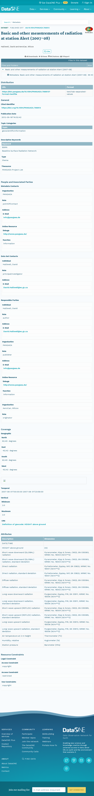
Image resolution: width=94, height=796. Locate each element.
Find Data (30, 759)
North (4, 437)
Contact (5, 771)
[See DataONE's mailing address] (66, 769)
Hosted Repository (7, 745)
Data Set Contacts (9, 256)
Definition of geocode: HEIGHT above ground (24, 524)
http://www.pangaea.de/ (15, 234)
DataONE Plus (8, 740)
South (4, 457)
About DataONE (9, 763)
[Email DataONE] (81, 760)
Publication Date (8, 114)
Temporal (5, 488)
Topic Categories (8, 123)
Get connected (77, 790)
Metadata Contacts (10, 186)
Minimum (6, 502)
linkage (6, 230)
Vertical (4, 498)
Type (4, 157)
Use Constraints (9, 682)
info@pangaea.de (11, 217)
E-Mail (6, 214)
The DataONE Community (28, 746)
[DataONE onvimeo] (74, 760)
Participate (27, 734)
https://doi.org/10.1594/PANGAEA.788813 (21, 108)
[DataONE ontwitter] (66, 760)
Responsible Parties (10, 300)
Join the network (30, 741)
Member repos (29, 738)
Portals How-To (49, 745)
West (4, 466)
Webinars (46, 741)
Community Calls (30, 751)
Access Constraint (10, 663)
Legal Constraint (8, 659)
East (4, 447)
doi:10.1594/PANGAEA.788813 (37, 28)
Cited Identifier (8, 104)
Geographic (6, 433)
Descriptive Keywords (11, 140)
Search (7, 22)
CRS (3, 521)
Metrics (5, 767)
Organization (8, 191)
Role (4, 200)
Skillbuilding (48, 734)
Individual (6, 261)
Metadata (16, 22)
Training (46, 738)
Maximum (6, 511)
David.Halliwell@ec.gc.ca (15, 287)
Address (5, 210)
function (6, 240)
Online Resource (9, 226)
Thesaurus (6, 166)
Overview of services (7, 735)
